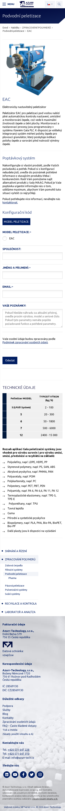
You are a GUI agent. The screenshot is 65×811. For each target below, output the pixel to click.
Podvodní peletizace (13, 31)
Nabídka (15, 27)
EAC (11, 238)
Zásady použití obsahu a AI (17, 734)
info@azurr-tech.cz (22, 757)
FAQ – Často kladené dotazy (19, 725)
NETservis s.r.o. (28, 807)
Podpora (7, 705)
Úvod (5, 27)
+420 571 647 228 (18, 749)
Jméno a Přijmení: (15, 267)
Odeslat (10, 360)
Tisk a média (9, 729)
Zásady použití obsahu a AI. (45, 799)
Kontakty (8, 717)
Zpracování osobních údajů (19, 721)
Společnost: (11, 248)
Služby (6, 709)
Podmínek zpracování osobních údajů (25, 342)
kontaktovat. (10, 202)
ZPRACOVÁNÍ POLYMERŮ (36, 27)
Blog (5, 713)
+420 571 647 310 (18, 753)
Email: (7, 286)
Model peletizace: (16, 232)
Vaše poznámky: (14, 305)
